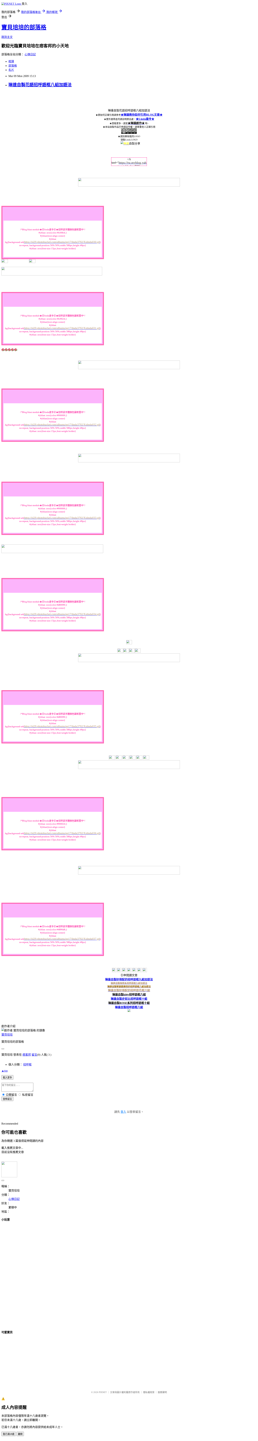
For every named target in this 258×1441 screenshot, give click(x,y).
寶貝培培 (7, 1034)
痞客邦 (26, 1054)
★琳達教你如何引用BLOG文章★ (142, 114)
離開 (20, 1434)
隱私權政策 (148, 1392)
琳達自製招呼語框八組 (129, 1007)
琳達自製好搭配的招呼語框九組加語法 (129, 979)
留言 (34, 1054)
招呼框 (27, 1064)
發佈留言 (7, 1099)
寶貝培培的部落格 (23, 27)
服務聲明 (162, 1392)
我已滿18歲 (8, 1434)
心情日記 (30, 54)
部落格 (12, 65)
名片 (11, 69)
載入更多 (7, 1077)
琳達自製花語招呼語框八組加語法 (40, 84)
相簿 (11, 61)
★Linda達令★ (145, 118)
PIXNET (103, 1392)
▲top (4, 1070)
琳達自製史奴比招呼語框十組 (129, 998)
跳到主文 (7, 37)
